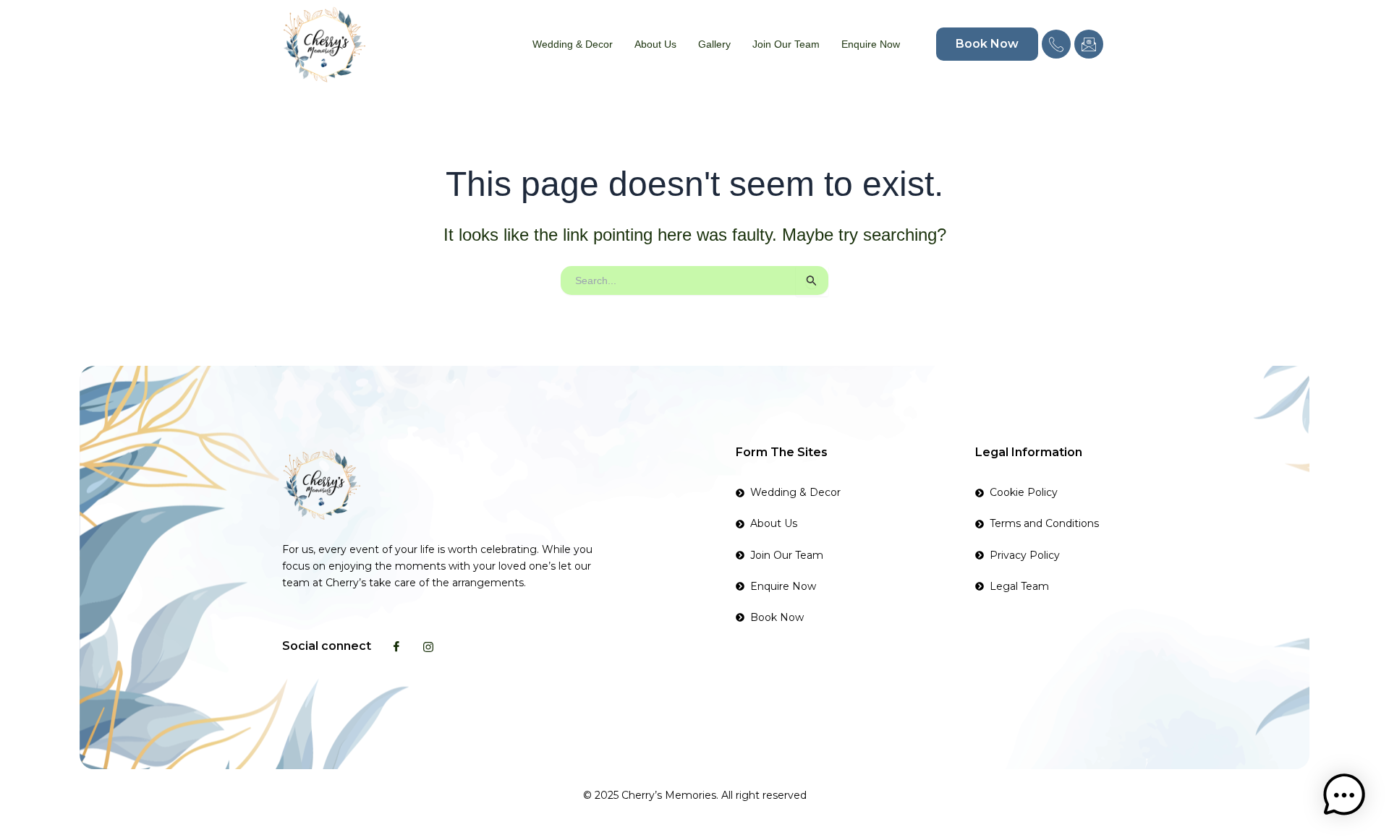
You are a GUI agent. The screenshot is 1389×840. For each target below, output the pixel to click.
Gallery (714, 44)
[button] (1344, 795)
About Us (655, 44)
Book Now (987, 44)
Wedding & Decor (572, 44)
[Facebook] (396, 646)
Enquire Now (870, 44)
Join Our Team (786, 44)
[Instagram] (428, 646)
